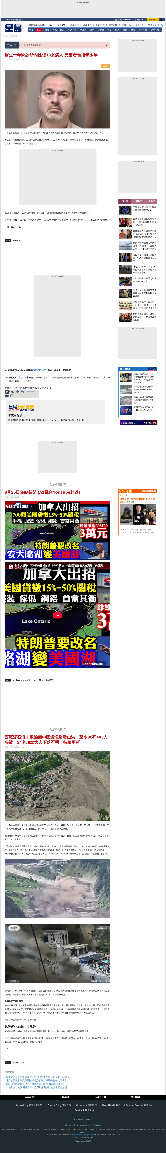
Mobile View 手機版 (83, 1141)
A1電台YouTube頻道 (21, 680)
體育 (110, 29)
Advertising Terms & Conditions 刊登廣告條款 (83, 1125)
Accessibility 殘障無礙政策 (29, 1105)
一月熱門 (151, 201)
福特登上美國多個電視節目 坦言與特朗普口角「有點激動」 (145, 222)
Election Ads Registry (83, 1119)
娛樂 (92, 29)
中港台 (83, 29)
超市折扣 (143, 29)
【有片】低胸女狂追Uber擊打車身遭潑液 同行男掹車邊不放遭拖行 (145, 269)
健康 (125, 29)
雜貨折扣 (155, 29)
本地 (62, 29)
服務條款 (148, 1105)
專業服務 (74, 24)
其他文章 (12, 45)
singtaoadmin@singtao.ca (83, 1135)
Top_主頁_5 (38, 680)
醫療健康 (152, 24)
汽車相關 (113, 24)
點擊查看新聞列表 (32, 44)
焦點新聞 (49, 680)
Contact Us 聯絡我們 (86, 1105)
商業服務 (87, 24)
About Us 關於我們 (111, 1105)
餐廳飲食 (139, 24)
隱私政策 (66, 1105)
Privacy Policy (54, 1105)
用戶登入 (153, 19)
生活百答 (72, 29)
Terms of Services (135, 1105)
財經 (117, 29)
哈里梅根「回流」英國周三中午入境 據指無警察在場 (145, 258)
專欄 (133, 29)
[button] (162, 26)
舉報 (107, 66)
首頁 (31, 29)
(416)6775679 (39, 370)
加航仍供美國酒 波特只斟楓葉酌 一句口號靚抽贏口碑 (145, 317)
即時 (39, 29)
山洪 (24, 1062)
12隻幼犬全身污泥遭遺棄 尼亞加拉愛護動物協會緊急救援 (146, 293)
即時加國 (13, 36)
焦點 (55, 29)
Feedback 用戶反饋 (84, 1110)
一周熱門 (138, 201)
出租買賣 (100, 24)
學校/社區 (126, 24)
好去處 (101, 29)
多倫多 (138, 19)
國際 (47, 29)
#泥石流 (16, 1062)
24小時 (125, 201)
